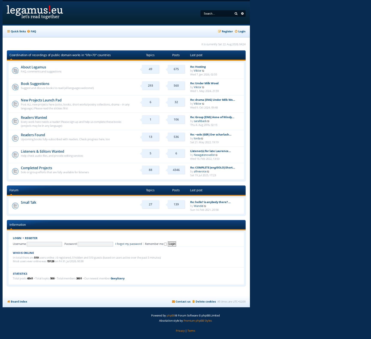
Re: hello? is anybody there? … (210, 202)
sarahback (200, 121)
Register (31, 238)
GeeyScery (118, 278)
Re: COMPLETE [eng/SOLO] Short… (212, 167)
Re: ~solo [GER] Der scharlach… (210, 134)
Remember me (154, 244)
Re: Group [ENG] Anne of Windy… (212, 117)
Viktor (197, 70)
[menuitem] (31, 31)
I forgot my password (128, 244)
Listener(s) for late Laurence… (210, 151)
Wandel (198, 206)
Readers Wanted (34, 117)
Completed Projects (36, 168)
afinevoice (200, 171)
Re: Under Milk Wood (204, 83)
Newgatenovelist (204, 155)
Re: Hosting (198, 67)
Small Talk (28, 202)
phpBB (171, 315)
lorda (197, 138)
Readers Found (33, 135)
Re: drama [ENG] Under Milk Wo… (212, 100)
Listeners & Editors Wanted (42, 151)
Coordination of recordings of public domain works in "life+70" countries (60, 55)
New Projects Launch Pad (41, 100)
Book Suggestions (35, 83)
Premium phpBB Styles (198, 320)
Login (17, 238)
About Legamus (33, 67)
